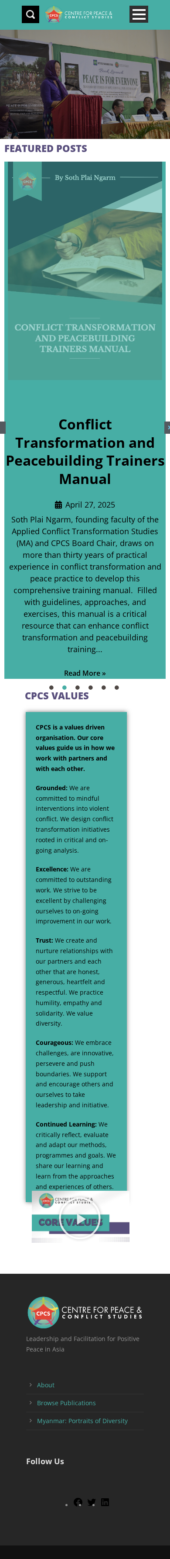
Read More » (85, 673)
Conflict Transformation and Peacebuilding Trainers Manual (85, 451)
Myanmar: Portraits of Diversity (82, 1421)
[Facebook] (78, 1505)
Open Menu (138, 14)
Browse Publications (66, 1403)
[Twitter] (91, 1505)
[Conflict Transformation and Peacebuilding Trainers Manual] (85, 271)
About (45, 1385)
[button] (81, 1218)
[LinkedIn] (105, 1505)
